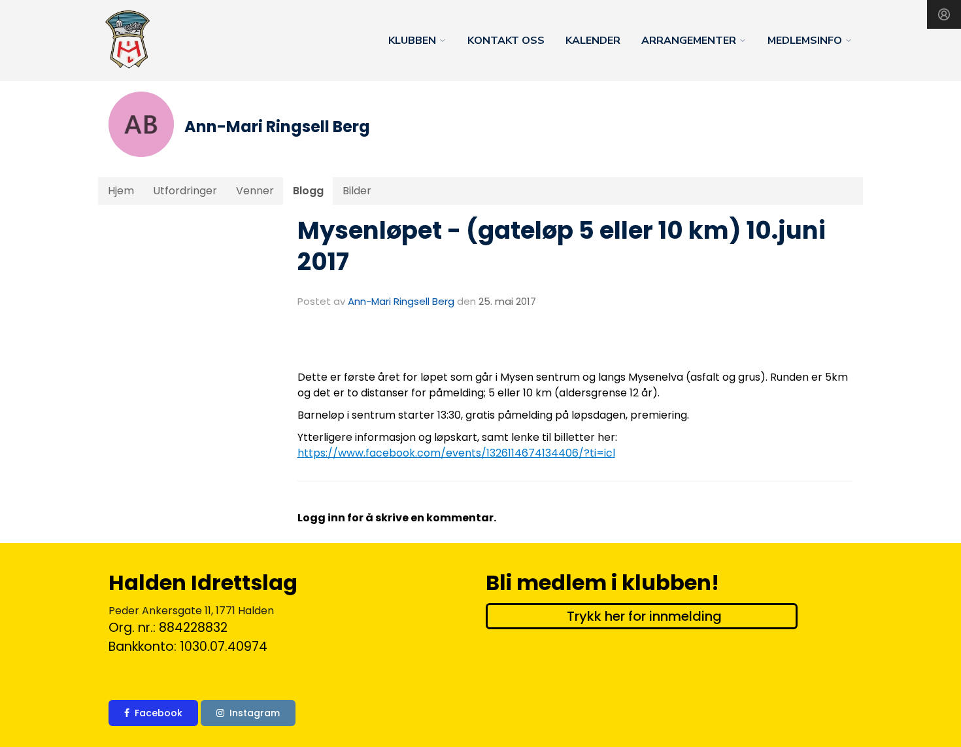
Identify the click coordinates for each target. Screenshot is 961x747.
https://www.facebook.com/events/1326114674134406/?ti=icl (456, 452)
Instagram (254, 713)
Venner (255, 190)
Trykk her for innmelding (644, 616)
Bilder (357, 190)
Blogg (308, 190)
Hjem (121, 190)
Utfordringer (185, 190)
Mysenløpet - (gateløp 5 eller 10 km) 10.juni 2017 (561, 246)
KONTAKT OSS (506, 40)
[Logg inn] (944, 14)
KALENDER (592, 40)
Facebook (158, 713)
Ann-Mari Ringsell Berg (401, 301)
